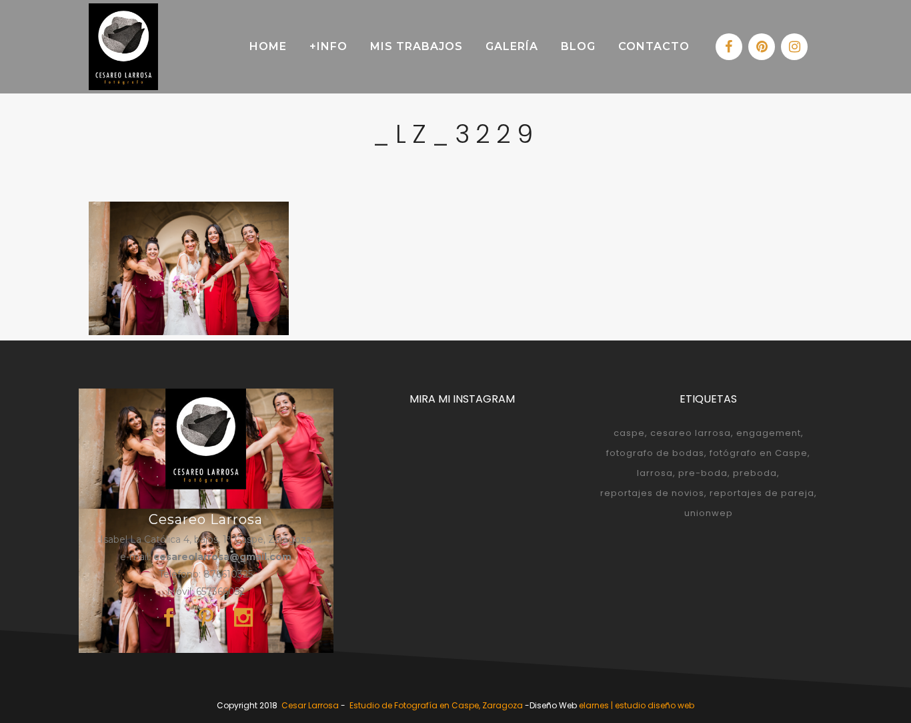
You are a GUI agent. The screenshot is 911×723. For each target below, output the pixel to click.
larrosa (655, 473)
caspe (629, 433)
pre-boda (703, 473)
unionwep (708, 513)
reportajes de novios (652, 493)
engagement (768, 433)
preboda (755, 473)
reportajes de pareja (762, 493)
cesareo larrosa (690, 433)
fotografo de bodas (655, 453)
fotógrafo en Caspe (759, 453)
